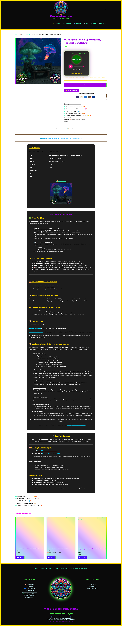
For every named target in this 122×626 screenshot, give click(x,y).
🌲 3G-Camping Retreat (29, 594)
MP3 (67, 121)
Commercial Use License (36, 332)
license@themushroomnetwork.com (47, 451)
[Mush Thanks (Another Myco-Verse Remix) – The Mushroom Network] (92, 531)
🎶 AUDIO (83, 119)
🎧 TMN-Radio (29, 586)
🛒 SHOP (58, 23)
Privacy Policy (92, 586)
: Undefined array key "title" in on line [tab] (61, 132)
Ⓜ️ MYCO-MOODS (77, 23)
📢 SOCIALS (93, 23)
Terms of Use (92, 584)
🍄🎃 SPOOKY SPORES (51, 552)
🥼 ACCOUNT (101, 23)
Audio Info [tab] (48, 128)
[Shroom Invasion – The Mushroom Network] (61, 531)
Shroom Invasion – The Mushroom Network (59, 548)
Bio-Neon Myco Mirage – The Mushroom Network (30, 548)
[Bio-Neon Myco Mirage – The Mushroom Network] (30, 531)
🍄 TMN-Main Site (29, 584)
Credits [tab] (62, 128)
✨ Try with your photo (71, 90)
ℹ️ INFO (86, 23)
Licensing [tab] (56, 128)
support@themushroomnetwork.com (76, 425)
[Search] (106, 9)
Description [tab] (41, 128)
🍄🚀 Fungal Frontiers (75, 119)
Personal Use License (35, 328)
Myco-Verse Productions (61, 16)
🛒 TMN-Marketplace (29, 595)
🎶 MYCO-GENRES (67, 23)
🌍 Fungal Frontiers (29, 588)
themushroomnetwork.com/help (51, 453)
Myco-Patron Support (92, 588)
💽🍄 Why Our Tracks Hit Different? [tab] (75, 128)
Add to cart (85, 85)
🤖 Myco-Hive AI (29, 597)
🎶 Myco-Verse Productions (29, 592)
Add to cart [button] (20, 557)
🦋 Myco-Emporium (29, 590)
